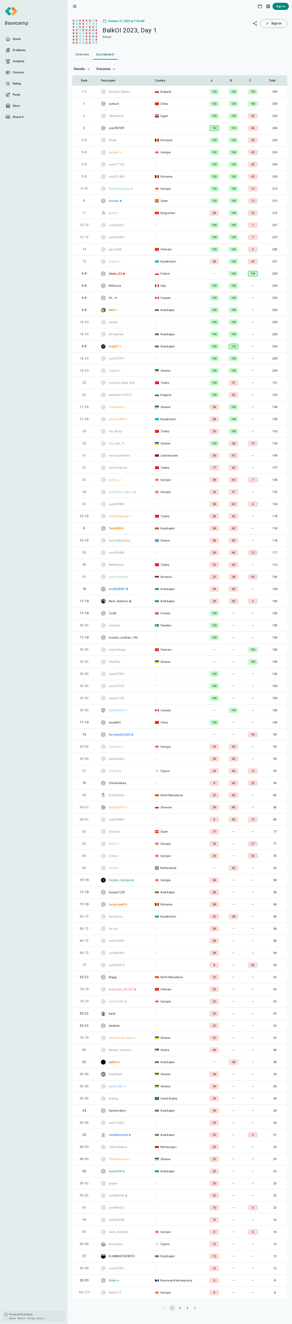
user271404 (117, 176)
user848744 (117, 1195)
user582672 (117, 807)
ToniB (112, 613)
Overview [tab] (82, 54)
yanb (112, 213)
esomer (114, 200)
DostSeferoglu (119, 516)
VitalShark (115, 1074)
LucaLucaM (117, 904)
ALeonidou (116, 1244)
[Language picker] (268, 6)
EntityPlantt (116, 795)
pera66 (113, 152)
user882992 (117, 953)
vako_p (114, 479)
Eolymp (28, 1314)
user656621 (117, 225)
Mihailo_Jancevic (120, 1050)
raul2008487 (117, 589)
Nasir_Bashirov (119, 601)
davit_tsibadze (118, 1232)
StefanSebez (117, 783)
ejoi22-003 (116, 1086)
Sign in (280, 6)
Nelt (111, 310)
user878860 (117, 819)
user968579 (117, 710)
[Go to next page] (195, 1308)
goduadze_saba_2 (121, 492)
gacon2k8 (115, 249)
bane (112, 1013)
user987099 (117, 128)
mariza (113, 771)
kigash (113, 261)
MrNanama (116, 564)
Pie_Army (115, 431)
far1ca (113, 928)
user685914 (117, 965)
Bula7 (112, 843)
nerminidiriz (116, 758)
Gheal (112, 140)
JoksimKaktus (118, 1147)
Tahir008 (115, 528)
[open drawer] (75, 6)
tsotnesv (114, 746)
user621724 (117, 698)
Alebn (112, 1280)
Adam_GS (115, 273)
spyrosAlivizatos (119, 540)
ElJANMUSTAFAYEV (122, 1256)
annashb (114, 625)
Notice (21, 1318)
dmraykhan (116, 334)
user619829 (117, 576)
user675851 (117, 1268)
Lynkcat (114, 103)
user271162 (117, 164)
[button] (214, 81)
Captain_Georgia (120, 880)
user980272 (117, 1207)
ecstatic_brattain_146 (123, 637)
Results (79, 69)
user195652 (117, 1122)
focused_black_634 (121, 382)
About (12, 1318)
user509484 (117, 552)
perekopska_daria (121, 1037)
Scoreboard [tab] (105, 54)
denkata (114, 1025)
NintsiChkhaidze (119, 188)
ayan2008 (115, 1171)
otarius (113, 855)
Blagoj (113, 977)
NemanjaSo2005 (120, 734)
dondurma (115, 916)
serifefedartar (118, 467)
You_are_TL (117, 443)
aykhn (113, 1062)
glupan (113, 1183)
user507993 (117, 674)
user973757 (117, 358)
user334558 (117, 1219)
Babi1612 (115, 1292)
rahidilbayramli (118, 1134)
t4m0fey (114, 661)
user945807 (117, 237)
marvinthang (117, 649)
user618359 (117, 940)
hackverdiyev (117, 1110)
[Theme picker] (260, 6)
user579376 (117, 686)
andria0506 (116, 1001)
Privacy (31, 1318)
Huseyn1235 (117, 892)
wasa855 (115, 722)
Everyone (103, 69)
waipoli (113, 370)
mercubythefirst (119, 455)
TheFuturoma (118, 1159)
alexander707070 (120, 395)
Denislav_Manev (119, 91)
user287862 (117, 504)
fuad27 (113, 346)
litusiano (114, 831)
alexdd (113, 322)
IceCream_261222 (121, 989)
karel (112, 868)
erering (113, 1098)
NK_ (111, 297)
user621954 (117, 419)
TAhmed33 (116, 116)
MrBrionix (115, 285)
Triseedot (116, 407)
